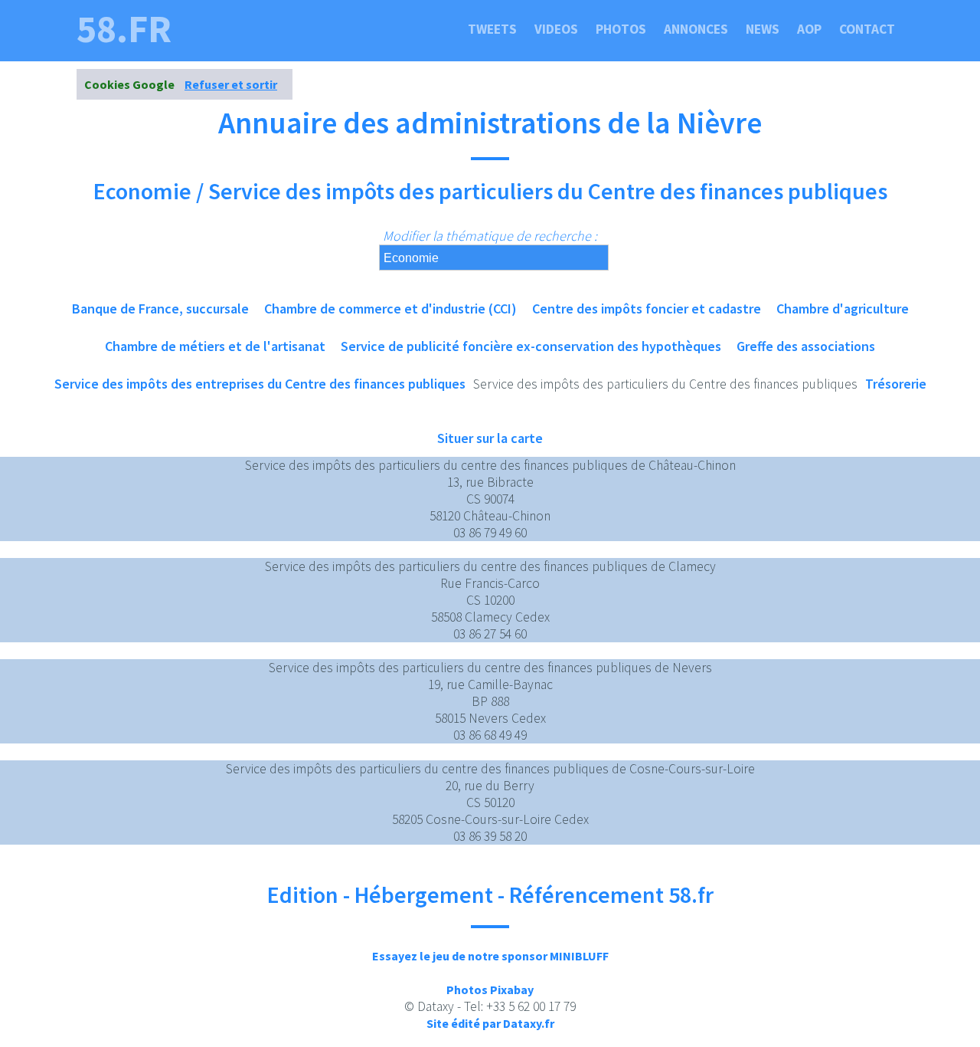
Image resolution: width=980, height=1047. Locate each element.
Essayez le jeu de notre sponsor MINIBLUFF (490, 955)
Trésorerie (895, 383)
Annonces (696, 29)
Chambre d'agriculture (842, 308)
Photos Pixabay (490, 989)
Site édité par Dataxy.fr (490, 1023)
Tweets (492, 29)
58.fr (124, 29)
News (762, 29)
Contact (867, 29)
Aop (809, 29)
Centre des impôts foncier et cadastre (646, 308)
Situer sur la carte (490, 438)
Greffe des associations (806, 346)
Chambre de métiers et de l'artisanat (215, 346)
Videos (556, 29)
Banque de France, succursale (160, 308)
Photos (621, 29)
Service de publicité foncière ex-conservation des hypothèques (531, 346)
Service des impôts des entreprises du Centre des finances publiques (260, 383)
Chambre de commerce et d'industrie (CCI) (390, 308)
